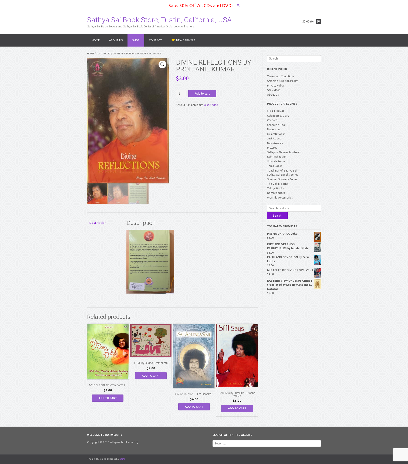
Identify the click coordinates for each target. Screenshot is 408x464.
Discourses (273, 129)
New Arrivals (275, 143)
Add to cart (202, 93)
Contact (155, 40)
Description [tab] (97, 222)
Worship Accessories (280, 197)
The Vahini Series (278, 183)
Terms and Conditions (280, 76)
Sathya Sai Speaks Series (282, 174)
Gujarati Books (276, 133)
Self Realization (276, 156)
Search (277, 215)
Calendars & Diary (278, 115)
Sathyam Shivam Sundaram (284, 152)
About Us (116, 40)
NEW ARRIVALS (185, 40)
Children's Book (276, 124)
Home (96, 40)
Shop (136, 40)
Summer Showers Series (282, 179)
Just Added (103, 53)
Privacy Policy (275, 85)
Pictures (272, 147)
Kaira (122, 459)
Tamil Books (274, 165)
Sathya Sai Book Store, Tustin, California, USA (159, 20)
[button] (162, 64)
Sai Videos (273, 89)
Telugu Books (275, 188)
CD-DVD (272, 120)
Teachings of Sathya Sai (282, 170)
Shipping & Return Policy (282, 80)
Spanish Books (276, 161)
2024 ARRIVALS (276, 110)
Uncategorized (276, 192)
